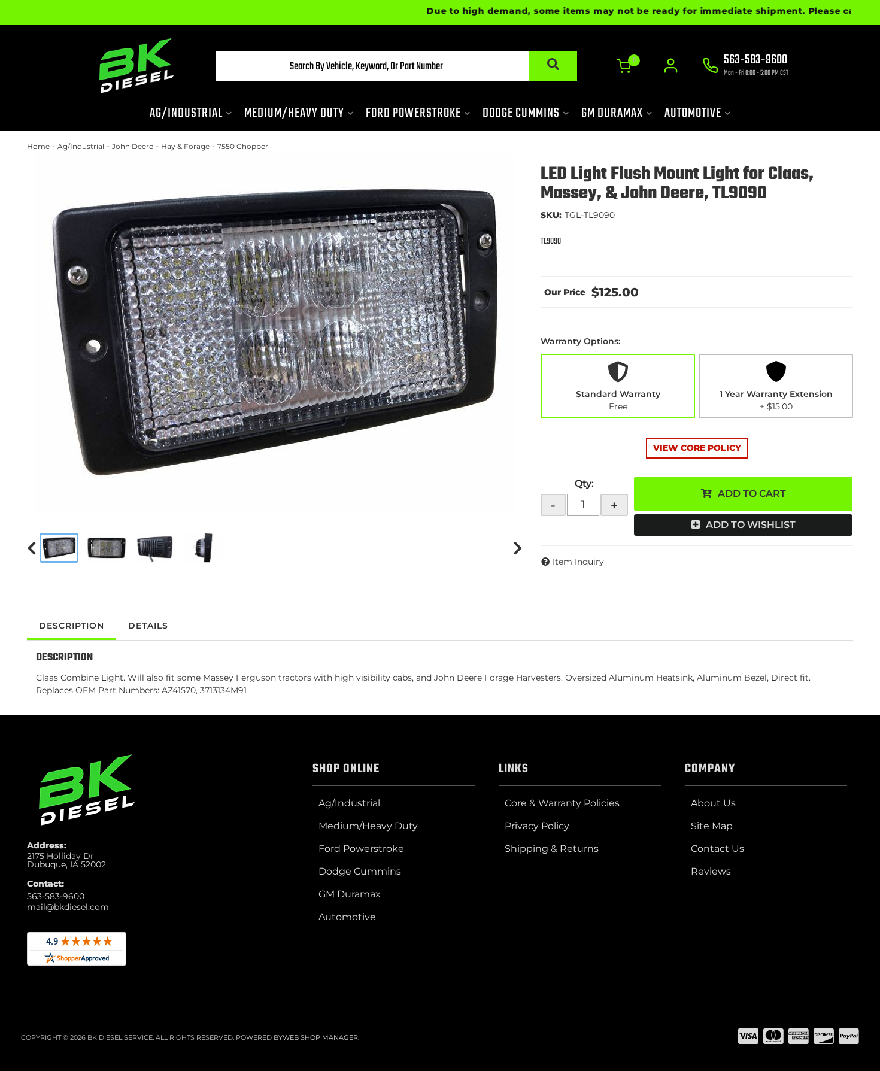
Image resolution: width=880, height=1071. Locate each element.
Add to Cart (752, 493)
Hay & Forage (185, 146)
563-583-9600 (55, 896)
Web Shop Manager (320, 1037)
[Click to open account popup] (670, 66)
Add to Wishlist (751, 524)
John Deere (132, 146)
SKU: (551, 215)
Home (38, 146)
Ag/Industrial (80, 146)
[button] (396, 66)
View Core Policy (697, 447)
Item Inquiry (578, 561)
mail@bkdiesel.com (68, 907)
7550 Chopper (242, 146)
